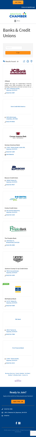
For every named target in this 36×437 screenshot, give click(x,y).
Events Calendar (20, 373)
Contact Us (25, 375)
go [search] (19, 53)
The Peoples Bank (10, 238)
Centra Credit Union (11, 208)
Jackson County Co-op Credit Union (16, 268)
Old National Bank (10, 299)
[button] (4, 61)
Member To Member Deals (14, 375)
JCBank (7, 81)
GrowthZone (18, 432)
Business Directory (10, 373)
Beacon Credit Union (11, 178)
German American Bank (12, 145)
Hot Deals (27, 373)
